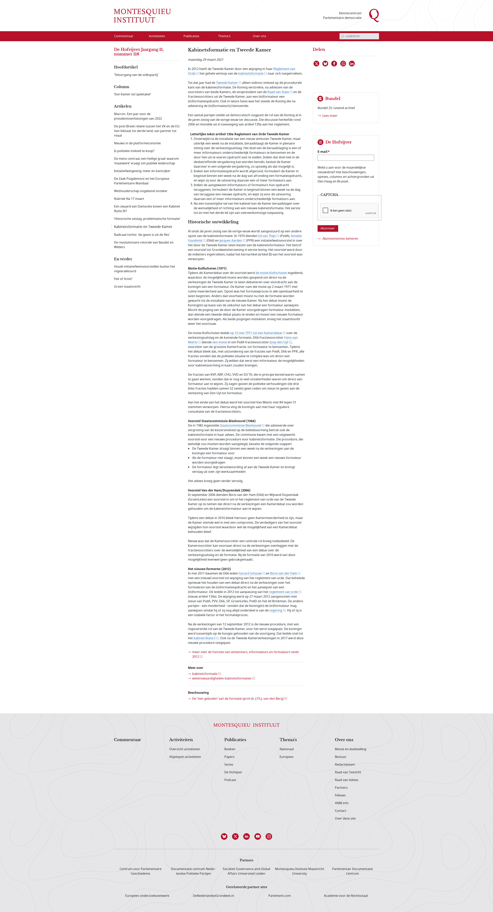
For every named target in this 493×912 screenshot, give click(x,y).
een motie (219, 342)
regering (275, 610)
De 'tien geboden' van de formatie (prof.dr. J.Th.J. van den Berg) (238, 698)
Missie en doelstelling (350, 749)
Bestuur (340, 757)
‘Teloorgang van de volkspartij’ (136, 75)
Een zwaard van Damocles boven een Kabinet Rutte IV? (147, 208)
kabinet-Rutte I (204, 638)
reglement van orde (283, 592)
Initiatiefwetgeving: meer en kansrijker (142, 171)
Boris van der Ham (283, 573)
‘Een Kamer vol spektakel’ (132, 94)
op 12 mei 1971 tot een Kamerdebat (256, 333)
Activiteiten (181, 740)
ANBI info (342, 803)
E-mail (322, 151)
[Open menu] (175, 36)
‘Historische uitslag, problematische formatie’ (147, 219)
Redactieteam (345, 764)
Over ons (344, 740)
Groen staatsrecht (127, 286)
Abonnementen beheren (340, 238)
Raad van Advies (346, 780)
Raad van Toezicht (348, 772)
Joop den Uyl (279, 342)
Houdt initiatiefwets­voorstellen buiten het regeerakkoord (144, 269)
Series (228, 764)
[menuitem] (126, 36)
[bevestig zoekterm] (342, 36)
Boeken (229, 749)
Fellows (340, 795)
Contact (340, 811)
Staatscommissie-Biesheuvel (240, 425)
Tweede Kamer (227, 83)
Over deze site (345, 818)
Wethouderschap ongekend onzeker (141, 191)
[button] (224, 836)
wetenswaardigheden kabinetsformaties (222, 678)
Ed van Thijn (267, 236)
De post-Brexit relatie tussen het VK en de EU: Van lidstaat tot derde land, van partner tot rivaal (147, 131)
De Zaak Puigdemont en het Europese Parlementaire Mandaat (141, 181)
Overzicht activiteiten (184, 749)
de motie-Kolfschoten (271, 273)
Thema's (288, 740)
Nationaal (287, 749)
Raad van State (278, 92)
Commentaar (127, 740)
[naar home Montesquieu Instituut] (142, 16)
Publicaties (235, 740)
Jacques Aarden (231, 240)
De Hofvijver (233, 772)
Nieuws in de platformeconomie (137, 143)
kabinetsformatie (250, 73)
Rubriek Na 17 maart (129, 199)
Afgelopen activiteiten (185, 757)
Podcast (230, 780)
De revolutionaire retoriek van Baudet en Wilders (144, 244)
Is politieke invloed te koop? (134, 151)
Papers (229, 757)
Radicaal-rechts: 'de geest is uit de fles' (142, 235)
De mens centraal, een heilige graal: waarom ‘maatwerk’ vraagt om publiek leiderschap (146, 161)
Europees (286, 757)
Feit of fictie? (123, 279)
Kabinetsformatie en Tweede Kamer (143, 226)
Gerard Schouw (250, 573)
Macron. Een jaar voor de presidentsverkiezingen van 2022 (138, 116)
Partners (341, 787)
